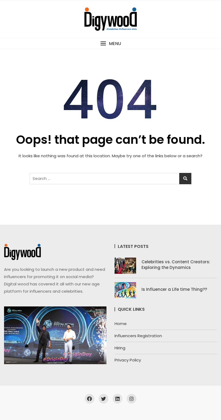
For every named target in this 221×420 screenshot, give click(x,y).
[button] (110, 43)
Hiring (120, 348)
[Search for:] (110, 178)
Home (121, 323)
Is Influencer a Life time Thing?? (174, 289)
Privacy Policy (128, 360)
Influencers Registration (138, 336)
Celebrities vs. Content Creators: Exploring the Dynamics (175, 264)
